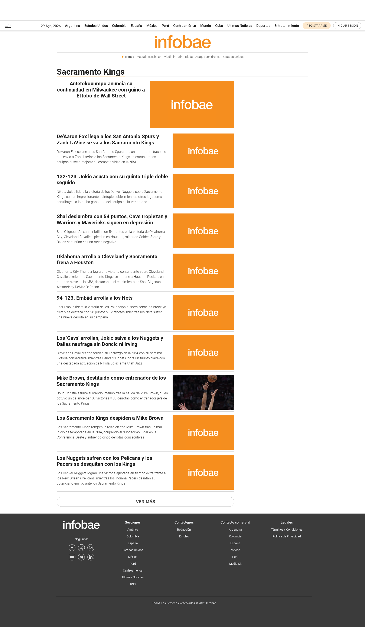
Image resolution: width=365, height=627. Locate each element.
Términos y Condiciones (286, 529)
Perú (165, 26)
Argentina (72, 26)
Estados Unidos (96, 26)
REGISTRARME (317, 25)
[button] (8, 26)
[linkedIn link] (90, 557)
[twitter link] (81, 547)
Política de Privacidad (287, 536)
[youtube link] (72, 557)
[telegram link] (81, 557)
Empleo (184, 536)
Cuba (219, 26)
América (132, 529)
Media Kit (235, 563)
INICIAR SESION (347, 25)
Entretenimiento (286, 26)
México (151, 26)
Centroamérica (184, 26)
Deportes (263, 26)
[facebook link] (72, 547)
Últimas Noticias (239, 26)
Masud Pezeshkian (149, 56)
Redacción (184, 529)
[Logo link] (182, 41)
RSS (133, 584)
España (136, 26)
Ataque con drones (207, 56)
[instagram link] (90, 547)
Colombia (119, 26)
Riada (189, 56)
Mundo (205, 26)
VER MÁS (145, 501)
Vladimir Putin (173, 56)
